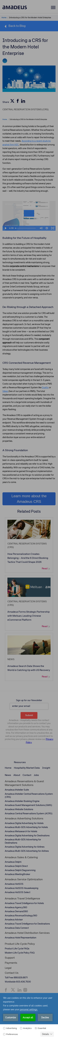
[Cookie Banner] (29, 1015)
